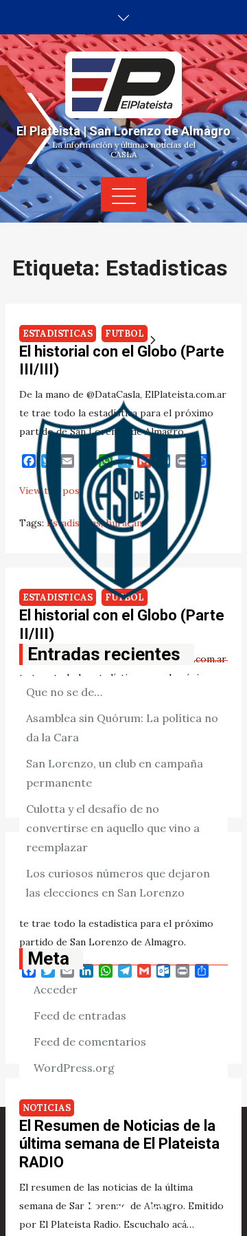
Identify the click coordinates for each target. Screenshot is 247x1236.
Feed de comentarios (90, 1041)
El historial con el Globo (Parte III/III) (121, 360)
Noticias (47, 1108)
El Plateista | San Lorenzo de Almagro (123, 131)
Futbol (124, 333)
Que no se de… (64, 692)
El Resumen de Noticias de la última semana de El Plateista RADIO (119, 1144)
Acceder (56, 989)
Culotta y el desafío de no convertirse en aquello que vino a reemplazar (113, 828)
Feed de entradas (80, 1015)
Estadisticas (58, 333)
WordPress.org (74, 1068)
